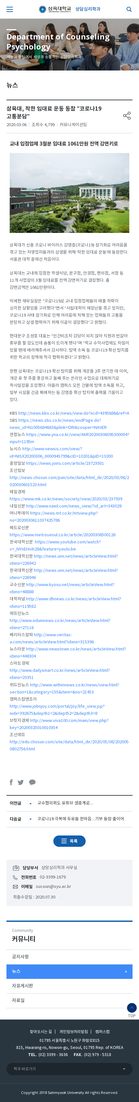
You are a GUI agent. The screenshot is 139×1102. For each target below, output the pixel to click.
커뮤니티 (23, 936)
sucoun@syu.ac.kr (53, 886)
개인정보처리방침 (73, 1032)
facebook (11, 782)
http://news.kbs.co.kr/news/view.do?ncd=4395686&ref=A (73, 413)
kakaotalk (32, 782)
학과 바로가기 (25, 1069)
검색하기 (128, 9)
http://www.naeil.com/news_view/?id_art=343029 (74, 506)
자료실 (18, 1000)
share (127, 116)
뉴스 (16, 971)
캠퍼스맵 (102, 1032)
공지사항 (20, 957)
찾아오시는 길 (41, 1032)
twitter (21, 782)
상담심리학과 (88, 9)
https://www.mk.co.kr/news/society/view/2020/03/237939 (66, 499)
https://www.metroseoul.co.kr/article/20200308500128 (62, 535)
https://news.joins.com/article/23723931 (65, 463)
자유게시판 (22, 986)
